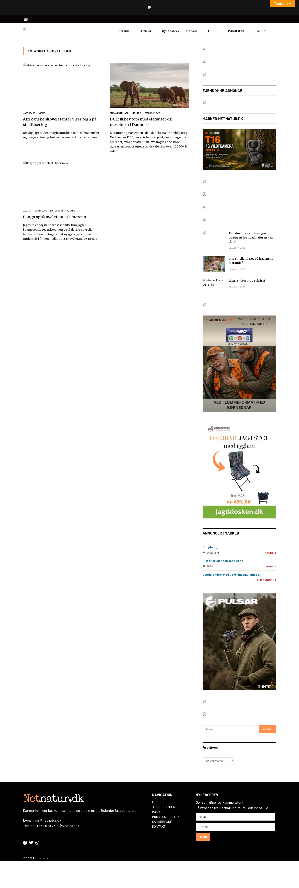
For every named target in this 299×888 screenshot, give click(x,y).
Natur (42, 113)
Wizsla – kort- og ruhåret (247, 280)
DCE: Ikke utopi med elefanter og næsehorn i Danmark (141, 122)
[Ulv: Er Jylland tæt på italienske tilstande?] (214, 264)
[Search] (274, 19)
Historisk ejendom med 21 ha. (223, 561)
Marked (191, 31)
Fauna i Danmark (119, 113)
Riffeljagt (56, 210)
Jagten (27, 210)
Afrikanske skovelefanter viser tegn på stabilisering (60, 122)
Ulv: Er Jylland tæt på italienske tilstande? (251, 261)
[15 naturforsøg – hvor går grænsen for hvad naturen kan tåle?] (214, 238)
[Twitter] (31, 843)
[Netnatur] (43, 31)
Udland (71, 210)
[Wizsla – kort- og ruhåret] (214, 286)
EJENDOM (259, 31)
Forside (124, 31)
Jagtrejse (29, 113)
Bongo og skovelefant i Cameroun (54, 217)
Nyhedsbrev (170, 31)
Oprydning (210, 547)
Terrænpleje (152, 113)
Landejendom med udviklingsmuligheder (232, 574)
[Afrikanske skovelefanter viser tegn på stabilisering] (63, 85)
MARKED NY (236, 31)
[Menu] (26, 19)
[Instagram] (37, 843)
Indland (136, 113)
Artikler (145, 31)
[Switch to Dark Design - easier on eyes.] (274, 31)
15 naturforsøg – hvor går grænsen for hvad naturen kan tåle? (251, 237)
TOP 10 (212, 31)
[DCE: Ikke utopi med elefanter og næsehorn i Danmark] (149, 85)
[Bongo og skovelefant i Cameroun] (63, 183)
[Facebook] (25, 843)
